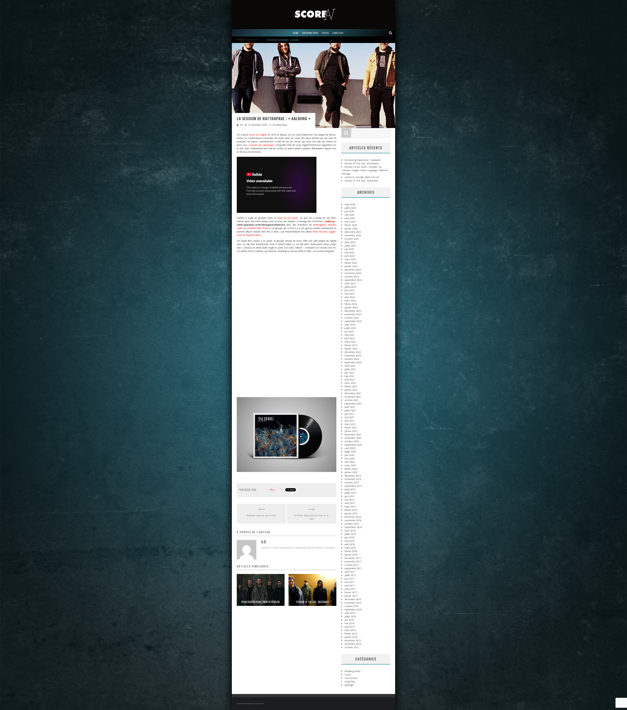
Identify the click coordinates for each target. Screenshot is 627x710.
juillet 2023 (350, 328)
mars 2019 (350, 506)
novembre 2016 (353, 602)
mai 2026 (349, 214)
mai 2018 (349, 540)
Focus (348, 674)
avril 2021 (350, 420)
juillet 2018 (350, 534)
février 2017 (351, 592)
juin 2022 (349, 372)
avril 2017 (350, 585)
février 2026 (351, 225)
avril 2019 (350, 503)
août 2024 (350, 283)
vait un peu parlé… (289, 217)
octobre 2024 (352, 276)
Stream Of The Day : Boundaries (362, 163)
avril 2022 (350, 379)
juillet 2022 (350, 369)
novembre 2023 (353, 314)
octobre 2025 (352, 238)
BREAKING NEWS (310, 32)
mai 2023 (349, 334)
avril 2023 (350, 338)
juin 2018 (349, 537)
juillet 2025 (350, 245)
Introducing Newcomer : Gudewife (363, 160)
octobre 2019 (352, 482)
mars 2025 (350, 259)
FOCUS (325, 32)
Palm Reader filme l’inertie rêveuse (260, 602)
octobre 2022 (352, 358)
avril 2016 (350, 626)
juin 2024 (349, 290)
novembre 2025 (353, 235)
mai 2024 (349, 293)
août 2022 (350, 365)
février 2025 (351, 262)
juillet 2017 (350, 575)
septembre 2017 (353, 568)
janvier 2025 (351, 266)
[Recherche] (391, 32)
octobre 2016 (352, 606)
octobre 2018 (352, 523)
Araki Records (320, 231)
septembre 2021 (353, 403)
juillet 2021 (350, 410)
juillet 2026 (350, 207)
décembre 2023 (353, 310)
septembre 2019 (353, 486)
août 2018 (350, 530)
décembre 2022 (353, 352)
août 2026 (350, 204)
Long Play (350, 681)
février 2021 (351, 427)
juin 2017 (349, 578)
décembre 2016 (353, 599)
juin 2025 (349, 249)
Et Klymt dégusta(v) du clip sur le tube (312, 516)
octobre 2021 (352, 400)
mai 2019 (349, 499)
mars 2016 (350, 630)
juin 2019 (349, 496)
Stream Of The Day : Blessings (312, 602)
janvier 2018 (351, 554)
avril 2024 (350, 297)
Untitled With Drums (258, 228)
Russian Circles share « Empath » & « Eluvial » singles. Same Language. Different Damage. (309, 40)
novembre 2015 (353, 643)
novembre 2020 (353, 437)
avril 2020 (350, 461)
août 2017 (350, 571)
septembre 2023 (353, 321)
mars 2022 (350, 383)
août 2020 (350, 448)
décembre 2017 (353, 558)
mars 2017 (350, 588)
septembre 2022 (353, 362)
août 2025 (350, 242)
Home (296, 32)
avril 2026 (350, 218)
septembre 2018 (353, 527)
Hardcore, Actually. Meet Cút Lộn (362, 177)
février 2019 (351, 510)
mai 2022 (349, 376)
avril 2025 (350, 255)
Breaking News (280, 124)
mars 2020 (350, 465)
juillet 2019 (350, 492)
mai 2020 (349, 458)
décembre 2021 (353, 393)
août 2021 (350, 407)
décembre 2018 (353, 516)
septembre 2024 (353, 280)
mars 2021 (350, 424)
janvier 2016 (351, 637)
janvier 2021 (351, 431)
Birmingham (319, 224)
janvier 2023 (351, 348)
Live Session (351, 678)
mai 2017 (349, 582)
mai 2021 (349, 417)
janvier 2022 (351, 389)
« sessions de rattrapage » (261, 144)
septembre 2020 (353, 444)
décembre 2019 (353, 475)
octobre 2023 (352, 317)
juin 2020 (349, 455)
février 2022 (351, 386)
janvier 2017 (351, 595)
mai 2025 (349, 252)
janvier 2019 (351, 513)
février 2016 (351, 633)
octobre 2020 (352, 441)
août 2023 (350, 324)
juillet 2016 (350, 616)
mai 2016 (349, 623)
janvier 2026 (351, 228)
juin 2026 (349, 211)
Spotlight (349, 684)
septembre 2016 (353, 609)
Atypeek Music (253, 235)
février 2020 (351, 468)
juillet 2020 (350, 451)
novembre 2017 (353, 561)
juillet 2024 (350, 286)
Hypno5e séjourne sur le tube (261, 515)
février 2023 (351, 345)
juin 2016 (349, 619)
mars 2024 (350, 300)
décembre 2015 (353, 640)
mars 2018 (350, 547)
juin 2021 (349, 413)
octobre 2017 (352, 564)
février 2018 (351, 551)
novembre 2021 (353, 396)
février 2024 (351, 304)
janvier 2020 (351, 472)
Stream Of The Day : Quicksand (361, 180)
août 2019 (350, 489)
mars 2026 (350, 221)
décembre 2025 (353, 231)
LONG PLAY (337, 32)
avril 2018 (350, 544)
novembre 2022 (353, 355)
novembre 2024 (353, 273)
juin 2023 (349, 331)
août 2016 (350, 613)
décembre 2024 (353, 269)
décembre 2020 (353, 434)
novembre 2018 (353, 520)
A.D (241, 124)
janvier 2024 (351, 307)
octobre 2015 (352, 647)
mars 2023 (350, 341)
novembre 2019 (353, 479)
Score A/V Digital (258, 134)
